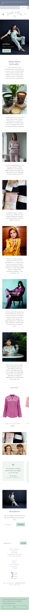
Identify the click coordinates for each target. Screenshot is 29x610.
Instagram (15, 578)
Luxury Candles (14, 98)
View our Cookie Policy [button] (8, 603)
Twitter (15, 574)
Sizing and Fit (14, 566)
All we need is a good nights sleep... (14, 452)
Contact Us (14, 561)
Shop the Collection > (14, 101)
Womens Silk (14, 292)
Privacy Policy (14, 550)
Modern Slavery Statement (14, 556)
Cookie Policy (14, 552)
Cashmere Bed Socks (14, 193)
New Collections (14, 436)
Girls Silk (14, 239)
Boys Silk (14, 346)
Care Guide (14, 568)
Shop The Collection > (14, 197)
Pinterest (15, 576)
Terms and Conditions (14, 549)
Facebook (15, 573)
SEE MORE (6, 50)
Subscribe (21, 524)
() (23, 7)
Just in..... (14, 439)
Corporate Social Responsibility (14, 554)
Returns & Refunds (14, 564)
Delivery (14, 562)
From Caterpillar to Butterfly (14, 448)
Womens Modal (14, 146)
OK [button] (14, 607)
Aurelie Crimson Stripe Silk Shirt (12, 423)
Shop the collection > (14, 242)
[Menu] (3, 14)
